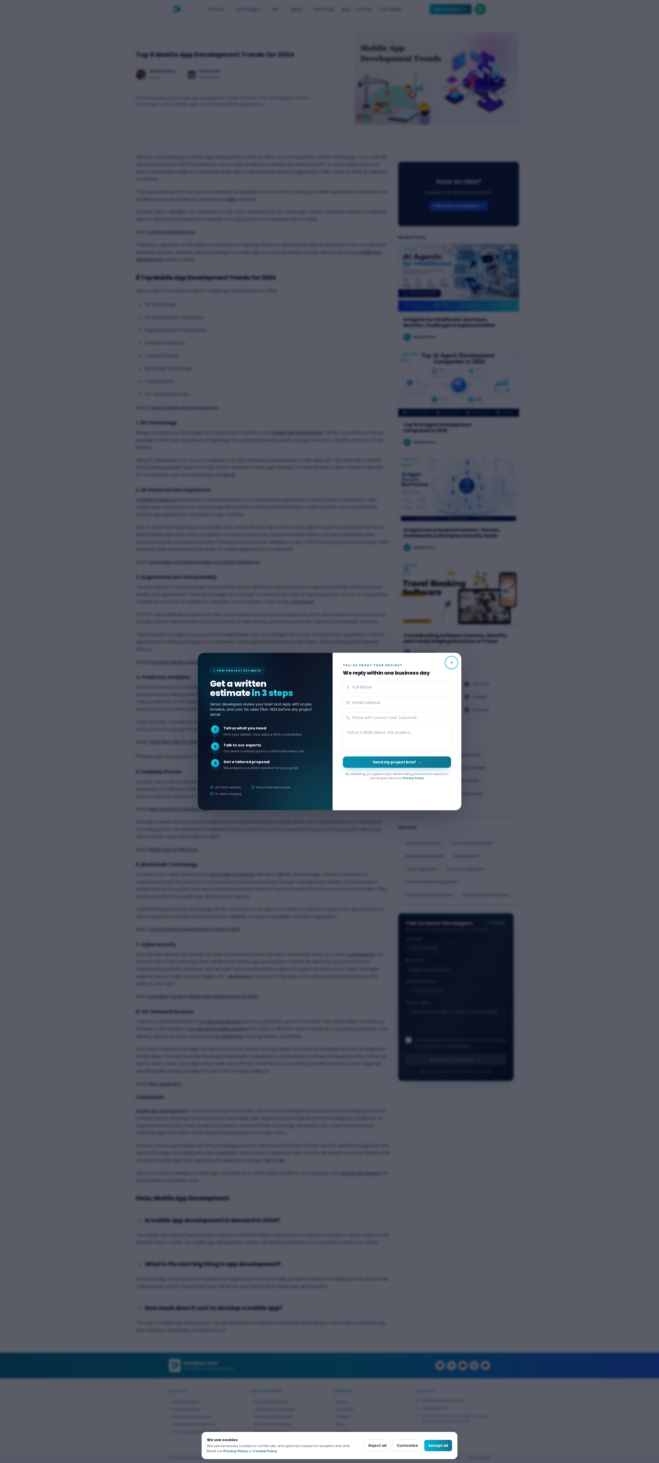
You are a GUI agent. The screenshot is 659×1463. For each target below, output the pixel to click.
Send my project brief (397, 762)
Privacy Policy (413, 778)
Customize (407, 1445)
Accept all (438, 1445)
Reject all (377, 1445)
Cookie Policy (265, 1451)
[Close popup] (451, 662)
